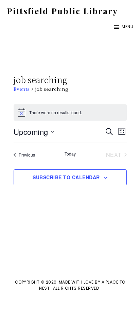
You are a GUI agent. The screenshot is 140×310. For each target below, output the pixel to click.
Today (70, 154)
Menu (127, 26)
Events (22, 89)
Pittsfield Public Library (62, 10)
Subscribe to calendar (66, 177)
